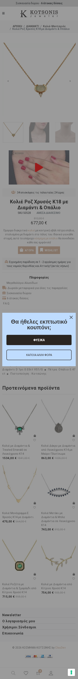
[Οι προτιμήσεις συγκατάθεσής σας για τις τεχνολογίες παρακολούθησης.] (71, 672)
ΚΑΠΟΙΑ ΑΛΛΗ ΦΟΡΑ (39, 355)
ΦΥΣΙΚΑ (39, 340)
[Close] (71, 317)
